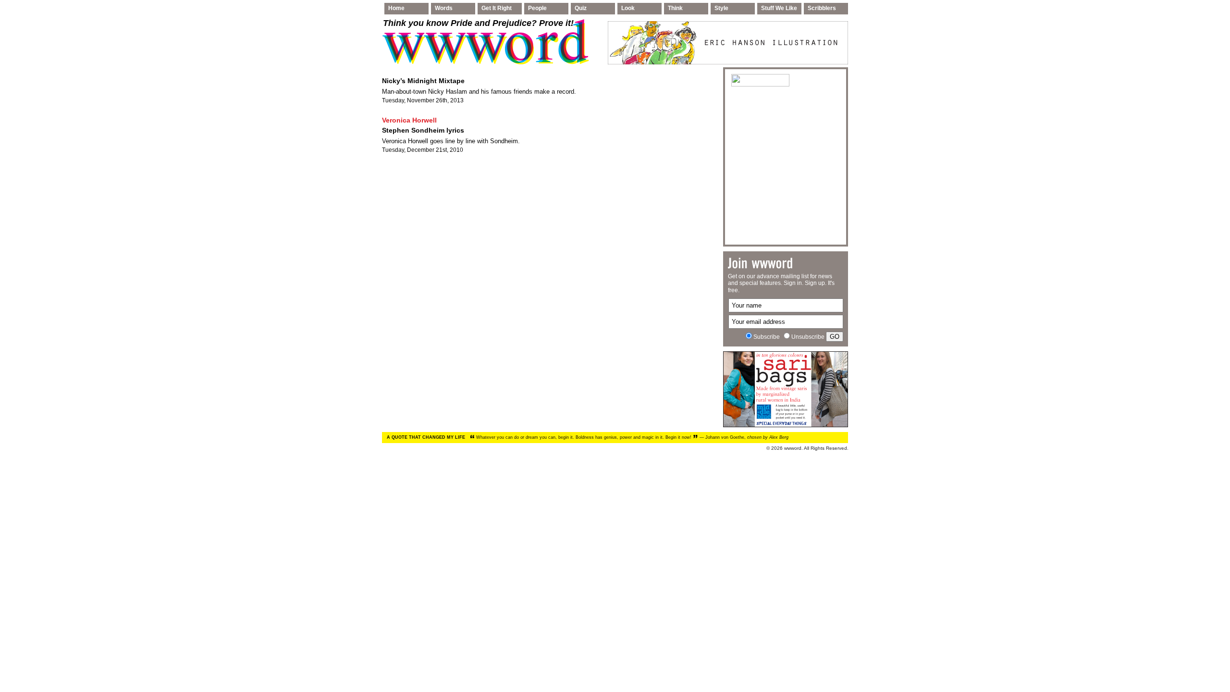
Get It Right (496, 8)
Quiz (581, 8)
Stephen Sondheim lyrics (423, 130)
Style (721, 8)
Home (396, 8)
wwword (792, 448)
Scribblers (822, 8)
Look (628, 8)
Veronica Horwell (409, 120)
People (537, 8)
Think (675, 8)
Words (444, 8)
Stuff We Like (779, 8)
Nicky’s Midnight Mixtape (423, 81)
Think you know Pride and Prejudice (478, 23)
